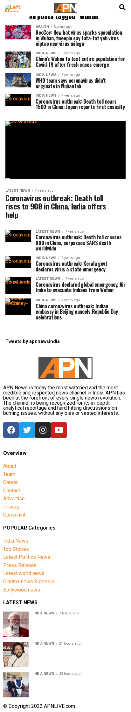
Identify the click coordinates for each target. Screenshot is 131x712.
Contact (11, 491)
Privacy (11, 507)
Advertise (14, 499)
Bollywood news (21, 590)
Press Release (20, 565)
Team (9, 474)
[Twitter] (27, 430)
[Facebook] (11, 430)
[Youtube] (59, 430)
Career (10, 482)
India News (15, 541)
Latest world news (24, 573)
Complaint (14, 515)
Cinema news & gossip (28, 581)
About (9, 466)
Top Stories (16, 549)
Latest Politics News (26, 557)
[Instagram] (43, 430)
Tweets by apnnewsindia (32, 341)
